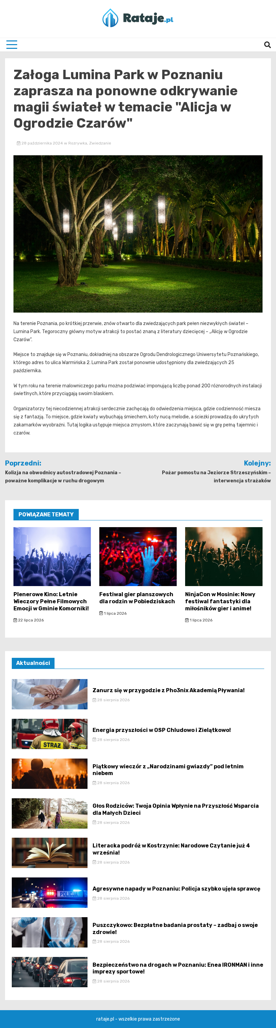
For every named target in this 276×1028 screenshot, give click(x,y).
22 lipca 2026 (30, 620)
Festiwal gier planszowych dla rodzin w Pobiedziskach (137, 598)
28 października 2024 (42, 143)
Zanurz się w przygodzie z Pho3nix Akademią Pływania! (169, 690)
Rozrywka (77, 143)
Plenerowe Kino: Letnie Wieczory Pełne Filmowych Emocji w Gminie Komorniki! (51, 601)
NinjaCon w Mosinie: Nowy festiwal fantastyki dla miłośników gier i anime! (220, 601)
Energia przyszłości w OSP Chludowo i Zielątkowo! (162, 730)
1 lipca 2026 (115, 613)
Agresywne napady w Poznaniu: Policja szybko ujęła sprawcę (177, 889)
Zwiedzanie (100, 143)
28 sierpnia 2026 (113, 700)
